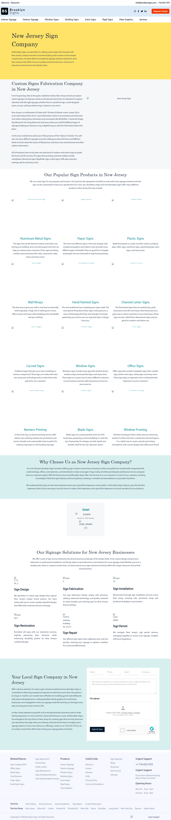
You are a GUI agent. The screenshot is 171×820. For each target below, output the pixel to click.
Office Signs (136, 366)
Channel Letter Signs (136, 302)
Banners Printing (35, 430)
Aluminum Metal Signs (35, 238)
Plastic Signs (135, 238)
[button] (14, 521)
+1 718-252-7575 (144, 764)
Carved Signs (35, 366)
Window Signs (85, 366)
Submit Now (97, 729)
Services (14, 804)
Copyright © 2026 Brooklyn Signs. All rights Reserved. (32, 817)
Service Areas (16, 808)
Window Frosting (135, 430)
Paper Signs (85, 238)
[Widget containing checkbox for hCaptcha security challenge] (137, 730)
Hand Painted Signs (85, 302)
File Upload (94, 699)
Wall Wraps (35, 302)
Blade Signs (85, 430)
